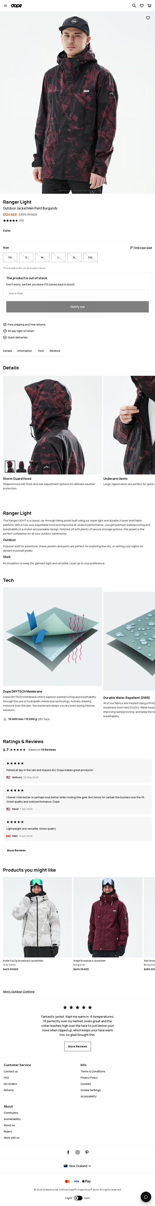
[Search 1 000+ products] (134, 5)
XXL (90, 257)
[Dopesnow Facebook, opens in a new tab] (68, 1152)
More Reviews (16, 850)
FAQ (6, 1077)
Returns (9, 1090)
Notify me (78, 307)
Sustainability (12, 1119)
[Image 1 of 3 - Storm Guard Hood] (52, 425)
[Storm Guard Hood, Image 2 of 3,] (21, 467)
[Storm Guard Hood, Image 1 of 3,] (10, 467)
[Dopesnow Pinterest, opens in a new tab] (87, 1152)
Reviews (55, 351)
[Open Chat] (146, 1197)
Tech (41, 351)
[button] (77, 1198)
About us (9, 1125)
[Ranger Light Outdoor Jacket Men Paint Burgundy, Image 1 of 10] (77, 102)
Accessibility (88, 1096)
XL (74, 257)
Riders (8, 1131)
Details (7, 351)
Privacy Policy (89, 1077)
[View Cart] (149, 5)
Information (25, 351)
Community (11, 1113)
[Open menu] (5, 5)
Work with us (11, 1137)
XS (10, 257)
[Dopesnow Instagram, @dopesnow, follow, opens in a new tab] (77, 1152)
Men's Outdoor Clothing (18, 991)
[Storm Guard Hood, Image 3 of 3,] (33, 467)
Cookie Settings (91, 1090)
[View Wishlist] (142, 5)
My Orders (10, 1084)
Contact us (11, 1071)
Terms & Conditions (93, 1071)
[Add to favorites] (148, 18)
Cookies (86, 1084)
